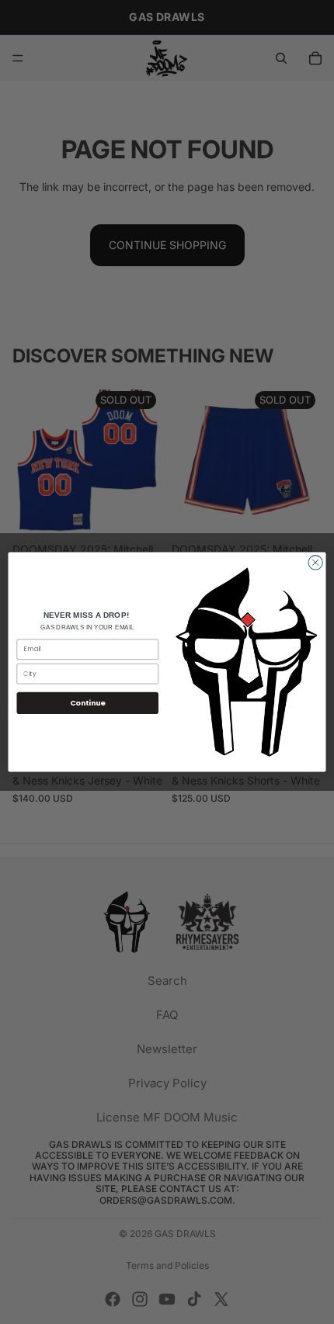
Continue (88, 703)
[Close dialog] (315, 563)
